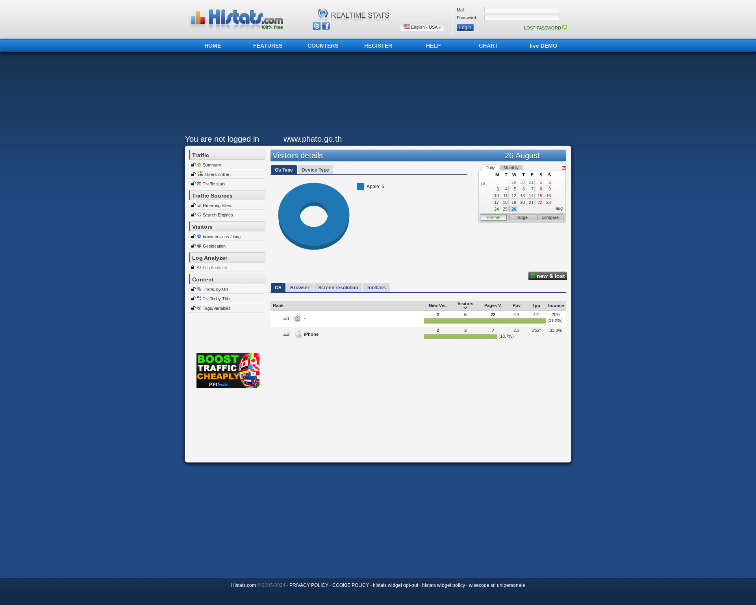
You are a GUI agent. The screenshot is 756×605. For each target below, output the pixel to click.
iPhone (311, 334)
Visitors (465, 303)
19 (513, 202)
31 (531, 182)
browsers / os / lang (222, 236)
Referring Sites (217, 205)
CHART (488, 46)
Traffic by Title (216, 298)
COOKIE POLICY (350, 585)
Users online (217, 174)
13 (522, 195)
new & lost (550, 276)
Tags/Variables (217, 308)
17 (496, 202)
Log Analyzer (215, 267)
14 (531, 195)
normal (493, 217)
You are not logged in (222, 139)
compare (550, 217)
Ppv (517, 305)
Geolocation (214, 246)
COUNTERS (323, 46)
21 (531, 202)
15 (539, 195)
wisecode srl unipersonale (497, 585)
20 (522, 202)
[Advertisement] (376, 95)
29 (513, 182)
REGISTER (378, 46)
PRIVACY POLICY (308, 585)
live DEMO (543, 46)
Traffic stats (214, 183)
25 (505, 209)
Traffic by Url (215, 289)
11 (505, 195)
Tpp (536, 305)
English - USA (424, 27)
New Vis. (438, 305)
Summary (212, 165)
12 (513, 195)
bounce (556, 305)
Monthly (511, 167)
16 (548, 195)
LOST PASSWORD (543, 28)
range (522, 217)
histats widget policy (443, 585)
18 (505, 202)
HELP (433, 46)
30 (522, 182)
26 (513, 209)
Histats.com (243, 585)
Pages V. (493, 305)
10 (496, 195)
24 (496, 209)
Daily (490, 167)
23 (548, 202)
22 (539, 202)
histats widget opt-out (395, 585)
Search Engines (218, 215)
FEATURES (267, 46)
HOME (212, 46)
